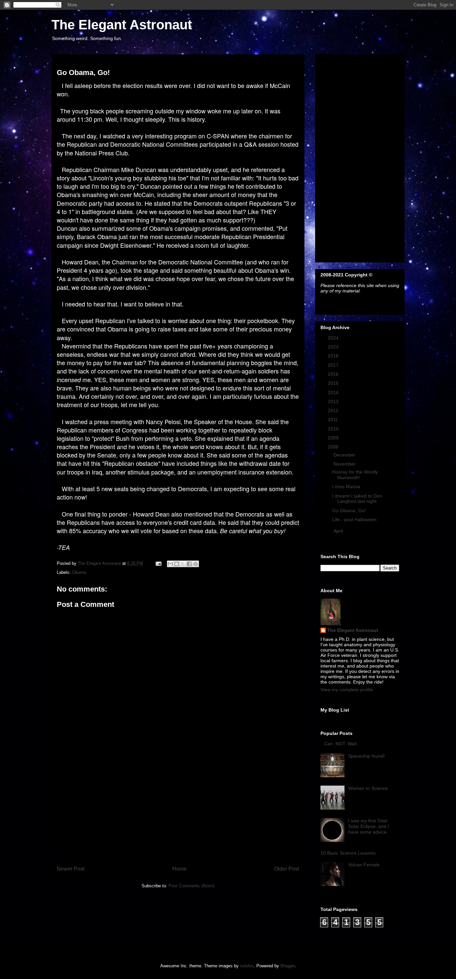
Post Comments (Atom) (191, 885)
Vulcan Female (364, 864)
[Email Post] (158, 563)
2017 (334, 365)
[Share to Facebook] (189, 564)
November (345, 463)
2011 (333, 419)
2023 (334, 346)
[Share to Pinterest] (195, 564)
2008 (334, 446)
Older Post (286, 869)
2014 (334, 392)
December (345, 454)
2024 (334, 337)
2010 (334, 428)
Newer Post (70, 869)
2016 (334, 374)
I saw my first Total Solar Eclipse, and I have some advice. (368, 826)
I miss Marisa (346, 486)
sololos (247, 965)
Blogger (287, 965)
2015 (334, 383)
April (338, 531)
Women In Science (368, 788)
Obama (79, 572)
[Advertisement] (178, 806)
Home (179, 869)
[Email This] (170, 564)
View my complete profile (346, 689)
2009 (334, 437)
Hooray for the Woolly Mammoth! (355, 474)
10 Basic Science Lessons (348, 853)
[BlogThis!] (176, 564)
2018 (334, 355)
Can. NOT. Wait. (341, 743)
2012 (334, 410)
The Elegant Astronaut (121, 24)
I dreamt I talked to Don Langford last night (357, 498)
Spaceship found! (366, 756)
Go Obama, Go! (349, 510)
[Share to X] (183, 564)
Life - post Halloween (354, 519)
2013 (334, 401)
